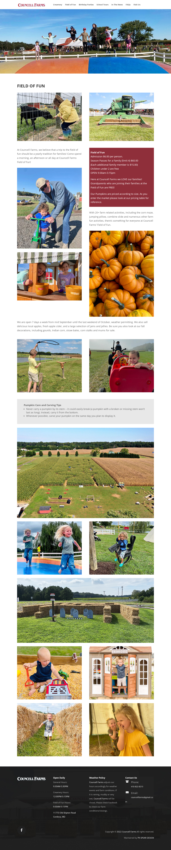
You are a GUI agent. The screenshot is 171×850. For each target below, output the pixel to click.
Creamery (57, 5)
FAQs (128, 5)
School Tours (102, 5)
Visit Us (136, 5)
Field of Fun (70, 5)
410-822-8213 (137, 786)
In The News (117, 5)
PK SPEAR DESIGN (146, 837)
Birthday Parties (86, 5)
